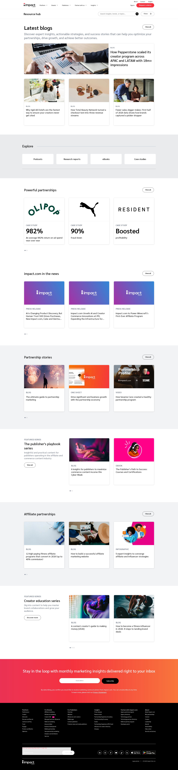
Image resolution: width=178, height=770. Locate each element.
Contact (142, 1)
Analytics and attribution (51, 734)
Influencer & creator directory (102, 726)
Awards (147, 724)
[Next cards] (175, 220)
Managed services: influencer (52, 719)
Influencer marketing (50, 714)
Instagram (105, 753)
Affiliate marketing (50, 712)
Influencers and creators (74, 717)
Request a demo (145, 5)
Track (23, 724)
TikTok (122, 753)
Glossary (96, 729)
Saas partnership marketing (52, 731)
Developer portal (125, 724)
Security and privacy (150, 731)
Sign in (132, 5)
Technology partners (126, 717)
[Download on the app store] (135, 753)
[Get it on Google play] (149, 753)
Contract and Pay (27, 721)
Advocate (24, 717)
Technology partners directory (129, 719)
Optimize (24, 731)
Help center (148, 729)
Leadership (148, 721)
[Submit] (137, 13)
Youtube (116, 753)
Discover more (32, 617)
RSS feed (127, 753)
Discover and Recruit (27, 719)
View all (148, 27)
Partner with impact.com (129, 710)
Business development (50, 726)
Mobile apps (71, 719)
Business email (28, 752)
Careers (147, 719)
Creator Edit (48, 717)
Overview (70, 712)
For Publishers (72, 710)
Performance (25, 712)
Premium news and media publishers (77, 724)
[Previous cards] (2, 220)
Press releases (98, 712)
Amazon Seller (48, 724)
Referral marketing (50, 721)
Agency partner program (127, 712)
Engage (24, 726)
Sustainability (148, 726)
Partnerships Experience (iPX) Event (103, 724)
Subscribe (110, 681)
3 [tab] (73, 647)
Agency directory (125, 714)
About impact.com (150, 712)
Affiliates (70, 714)
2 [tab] (26, 250)
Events (96, 721)
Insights (97, 710)
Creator (24, 714)
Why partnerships (149, 714)
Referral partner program (127, 721)
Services (47, 736)
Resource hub (98, 714)
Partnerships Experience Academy (103, 717)
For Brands (48, 710)
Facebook (111, 753)
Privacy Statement (100, 692)
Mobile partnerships (50, 729)
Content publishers (73, 721)
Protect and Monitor (27, 729)
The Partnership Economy (101, 719)
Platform (25, 710)
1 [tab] (70, 490)
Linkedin (100, 753)
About (147, 710)
